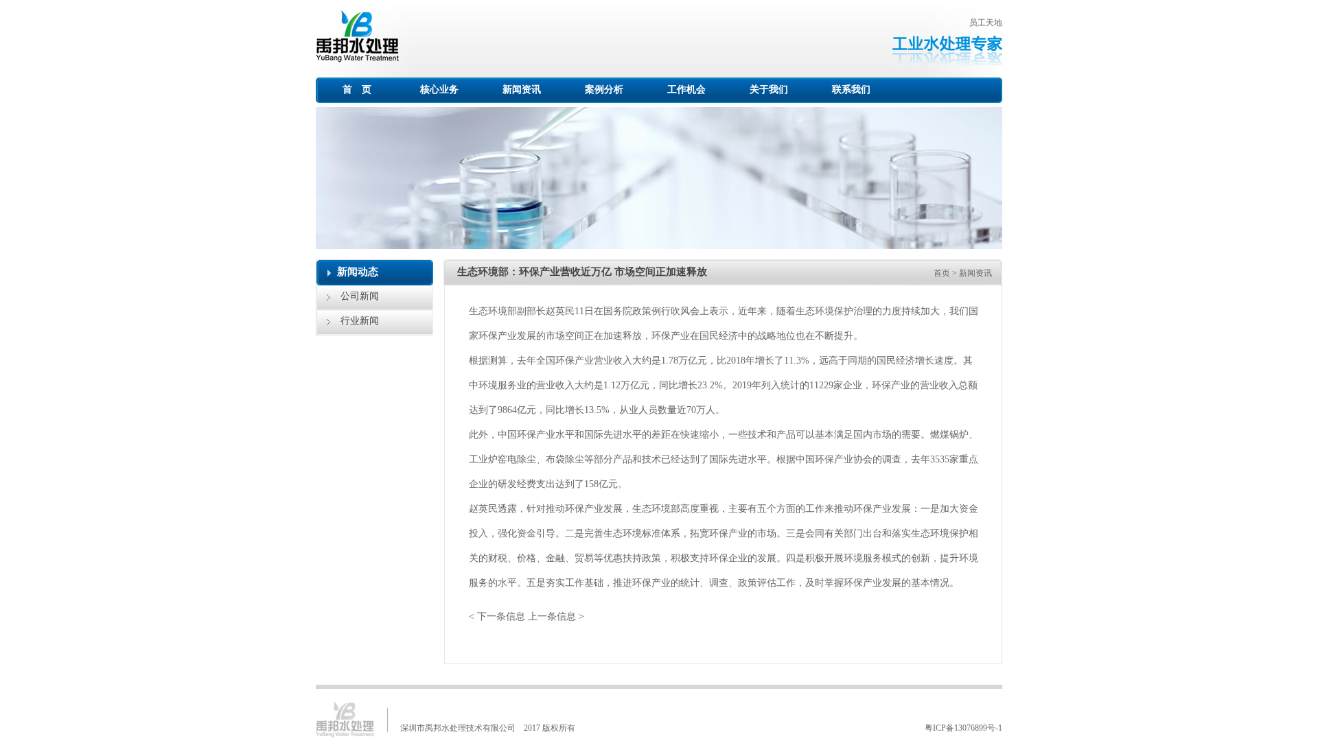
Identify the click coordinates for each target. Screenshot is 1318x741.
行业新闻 (359, 321)
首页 (942, 273)
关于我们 (769, 89)
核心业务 (439, 89)
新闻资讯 (521, 89)
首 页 (357, 89)
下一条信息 (501, 616)
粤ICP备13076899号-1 (963, 728)
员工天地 (985, 22)
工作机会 (686, 89)
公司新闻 (359, 296)
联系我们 (851, 89)
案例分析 (604, 89)
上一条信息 (552, 616)
